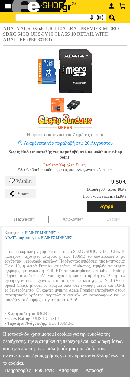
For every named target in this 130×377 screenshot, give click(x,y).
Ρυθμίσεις (44, 370)
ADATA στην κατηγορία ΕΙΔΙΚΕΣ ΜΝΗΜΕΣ (38, 238)
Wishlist (23, 181)
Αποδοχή (94, 370)
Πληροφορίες (18, 370)
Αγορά (106, 206)
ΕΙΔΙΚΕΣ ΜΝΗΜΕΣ (40, 233)
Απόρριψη (68, 370)
